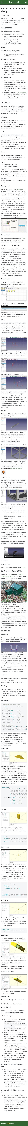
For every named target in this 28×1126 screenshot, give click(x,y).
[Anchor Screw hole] (10, 847)
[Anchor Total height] (9, 686)
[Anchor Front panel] (10, 186)
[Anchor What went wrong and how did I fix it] (26, 1065)
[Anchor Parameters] (10, 279)
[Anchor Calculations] (11, 631)
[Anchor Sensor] (7, 809)
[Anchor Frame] (7, 411)
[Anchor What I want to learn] (16, 59)
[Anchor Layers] (6, 152)
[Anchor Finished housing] (15, 972)
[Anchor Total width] (9, 675)
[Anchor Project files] (11, 235)
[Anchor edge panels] (11, 477)
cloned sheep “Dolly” (16, 468)
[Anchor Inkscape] (9, 117)
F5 (23, 938)
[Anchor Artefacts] (9, 935)
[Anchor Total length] (9, 634)
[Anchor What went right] (13, 1016)
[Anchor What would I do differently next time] (26, 1091)
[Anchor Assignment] (13, 28)
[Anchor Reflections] (12, 1007)
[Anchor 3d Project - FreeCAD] (21, 245)
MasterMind (20, 189)
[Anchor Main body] (10, 748)
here (24, 238)
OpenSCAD (10, 580)
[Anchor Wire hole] (9, 900)
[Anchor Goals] (7, 47)
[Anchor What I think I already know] (21, 51)
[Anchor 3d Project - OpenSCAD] (23, 571)
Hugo (8, 1123)
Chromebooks (22, 92)
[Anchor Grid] (5, 132)
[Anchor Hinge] (6, 320)
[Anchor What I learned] (12, 78)
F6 (10, 966)
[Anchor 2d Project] (11, 103)
